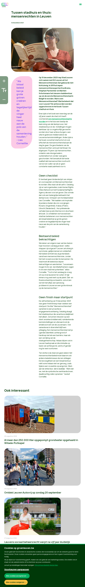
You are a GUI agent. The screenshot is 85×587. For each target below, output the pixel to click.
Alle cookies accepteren (16, 576)
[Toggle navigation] (80, 5)
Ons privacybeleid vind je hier (46, 565)
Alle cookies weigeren (15, 582)
